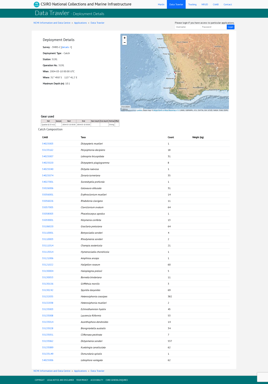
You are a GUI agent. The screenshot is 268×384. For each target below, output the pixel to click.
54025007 (47, 156)
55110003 (47, 239)
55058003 (47, 213)
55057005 (47, 207)
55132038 (47, 302)
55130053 (47, 277)
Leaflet (139, 110)
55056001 (47, 194)
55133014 (47, 321)
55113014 (47, 251)
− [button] (125, 42)
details (65, 47)
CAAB (216, 4)
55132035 (47, 296)
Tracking (192, 4)
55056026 (47, 200)
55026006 (47, 188)
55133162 (47, 149)
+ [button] (125, 38)
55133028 (47, 328)
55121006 (47, 258)
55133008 (47, 315)
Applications (80, 22)
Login (230, 26)
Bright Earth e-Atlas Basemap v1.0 (166, 110)
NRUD (204, 4)
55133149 (47, 353)
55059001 (47, 220)
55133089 (47, 347)
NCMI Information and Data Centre (52, 22)
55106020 (47, 226)
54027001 (47, 181)
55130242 (47, 290)
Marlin (161, 4)
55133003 (47, 309)
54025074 (47, 175)
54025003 (47, 143)
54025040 (47, 169)
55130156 (47, 283)
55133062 (47, 341)
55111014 (47, 245)
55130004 (47, 270)
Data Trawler (176, 4)
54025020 (47, 162)
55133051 (47, 334)
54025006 (47, 360)
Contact (228, 4)
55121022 (47, 264)
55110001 (47, 232)
